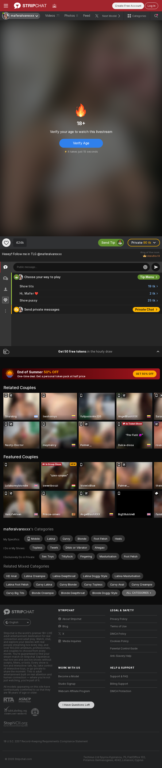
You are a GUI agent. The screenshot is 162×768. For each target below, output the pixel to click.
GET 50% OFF (145, 373)
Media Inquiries (72, 641)
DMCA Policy (118, 633)
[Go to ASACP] (25, 700)
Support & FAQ (119, 676)
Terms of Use (118, 626)
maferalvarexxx (16, 529)
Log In (151, 5)
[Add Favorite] (6, 242)
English (13, 622)
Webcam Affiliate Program (74, 691)
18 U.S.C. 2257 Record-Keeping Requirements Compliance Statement (46, 741)
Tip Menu (147, 277)
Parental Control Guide (124, 648)
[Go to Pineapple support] (35, 712)
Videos (52, 16)
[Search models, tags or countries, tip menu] (156, 15)
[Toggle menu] (6, 5)
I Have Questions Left (76, 704)
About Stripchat (71, 619)
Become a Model (68, 676)
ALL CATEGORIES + (138, 592)
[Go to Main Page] (30, 5)
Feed (86, 16)
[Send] (155, 267)
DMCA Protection (120, 691)
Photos (71, 16)
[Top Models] (54, 5)
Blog (65, 626)
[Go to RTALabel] (9, 700)
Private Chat (144, 309)
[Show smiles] (145, 267)
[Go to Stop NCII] (16, 723)
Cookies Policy (119, 641)
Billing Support (119, 683)
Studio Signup (67, 683)
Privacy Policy (118, 619)
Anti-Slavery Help (120, 655)
